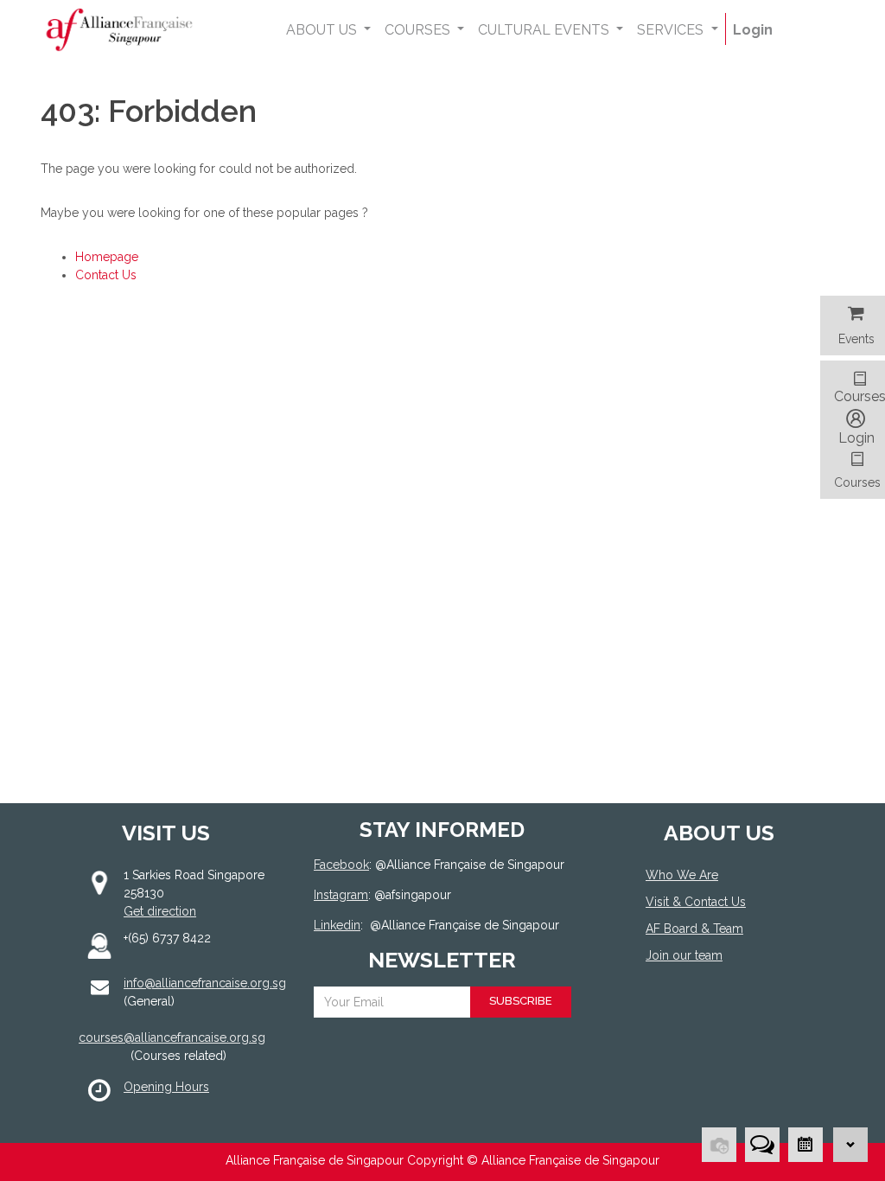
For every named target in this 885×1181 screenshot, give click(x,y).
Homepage (106, 257)
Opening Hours (166, 1087)
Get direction (160, 911)
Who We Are (682, 875)
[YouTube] (708, 1019)
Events (856, 339)
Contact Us (106, 275)
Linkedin (337, 925)
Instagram (341, 895)
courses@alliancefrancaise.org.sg (172, 1037)
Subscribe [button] (520, 1000)
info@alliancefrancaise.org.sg (205, 983)
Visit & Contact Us (696, 902)
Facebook (341, 864)
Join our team (684, 955)
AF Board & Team (694, 928)
